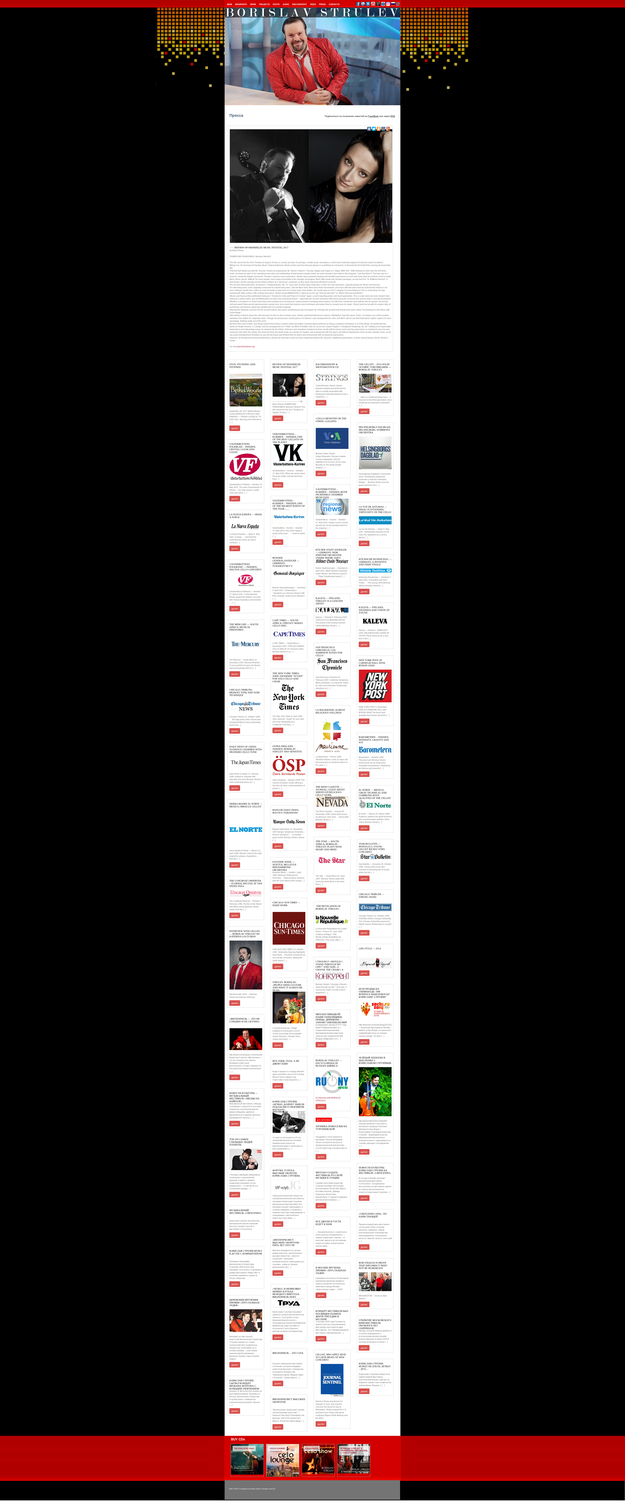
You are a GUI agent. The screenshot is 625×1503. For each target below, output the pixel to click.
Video (313, 4)
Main (229, 4)
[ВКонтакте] (369, 129)
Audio (286, 4)
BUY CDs (238, 1439)
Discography (299, 4)
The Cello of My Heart (244, 1448)
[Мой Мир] (383, 129)
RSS (392, 116)
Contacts (334, 4)
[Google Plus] (388, 129)
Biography (241, 4)
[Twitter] (374, 129)
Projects (264, 4)
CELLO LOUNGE (277, 1448)
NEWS (253, 4)
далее (234, 428)
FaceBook (373, 116)
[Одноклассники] (379, 129)
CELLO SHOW (311, 1448)
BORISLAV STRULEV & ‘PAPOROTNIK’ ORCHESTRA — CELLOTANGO (354, 1450)
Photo (276, 4)
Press (322, 4)
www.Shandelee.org (246, 346)
